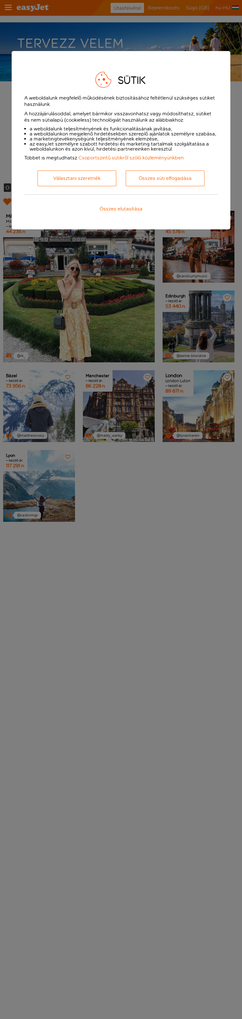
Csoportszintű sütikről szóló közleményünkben (131, 158)
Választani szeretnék (77, 178)
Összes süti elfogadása (165, 178)
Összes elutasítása (121, 209)
